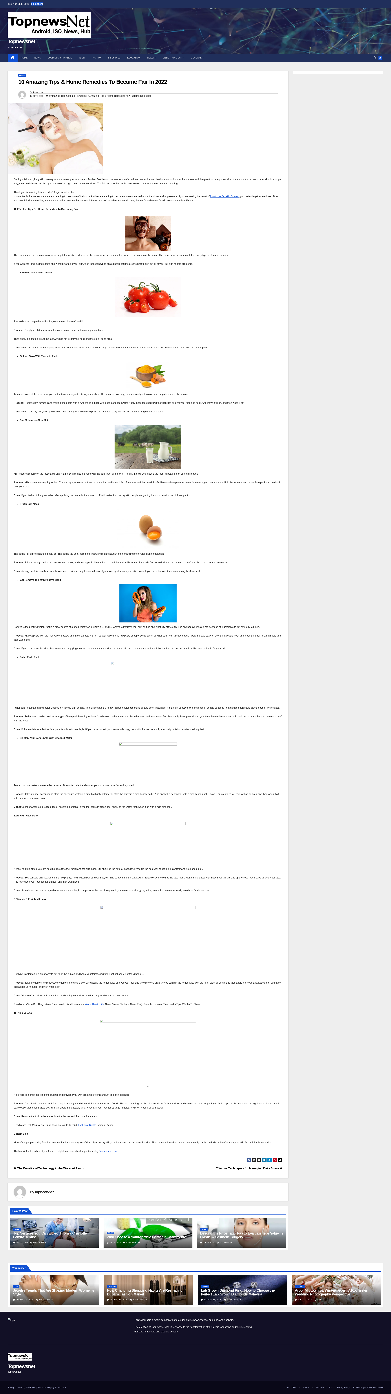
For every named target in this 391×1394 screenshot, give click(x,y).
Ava (319, 1300)
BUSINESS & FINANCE (60, 58)
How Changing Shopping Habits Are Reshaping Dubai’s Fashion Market (145, 1292)
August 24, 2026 (25, 1300)
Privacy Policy (343, 1387)
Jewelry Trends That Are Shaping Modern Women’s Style (53, 1292)
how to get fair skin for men (224, 196)
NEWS (37, 58)
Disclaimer (320, 1387)
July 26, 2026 (305, 1300)
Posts (331, 1387)
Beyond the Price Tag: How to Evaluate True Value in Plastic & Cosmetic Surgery (241, 1235)
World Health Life (94, 1004)
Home (24, 58)
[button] (375, 57)
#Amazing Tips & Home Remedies (68, 96)
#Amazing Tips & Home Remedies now (109, 96)
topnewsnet (38, 92)
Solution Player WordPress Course (368, 1387)
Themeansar (60, 1387)
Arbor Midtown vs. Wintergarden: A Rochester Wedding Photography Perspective (331, 1292)
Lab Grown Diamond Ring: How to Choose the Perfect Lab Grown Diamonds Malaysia (238, 1292)
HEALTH (151, 58)
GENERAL (196, 58)
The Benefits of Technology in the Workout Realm (50, 1168)
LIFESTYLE (114, 58)
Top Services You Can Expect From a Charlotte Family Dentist (50, 1235)
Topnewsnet (21, 41)
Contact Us (308, 1387)
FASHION (96, 58)
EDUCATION (134, 58)
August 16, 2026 (213, 1300)
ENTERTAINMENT (173, 58)
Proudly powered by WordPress (22, 1387)
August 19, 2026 (119, 1300)
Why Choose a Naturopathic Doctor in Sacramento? (147, 1237)
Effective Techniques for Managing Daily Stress (247, 1168)
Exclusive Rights (86, 1125)
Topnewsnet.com (108, 1151)
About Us (296, 1387)
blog (16, 1286)
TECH (82, 58)
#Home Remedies (141, 96)
